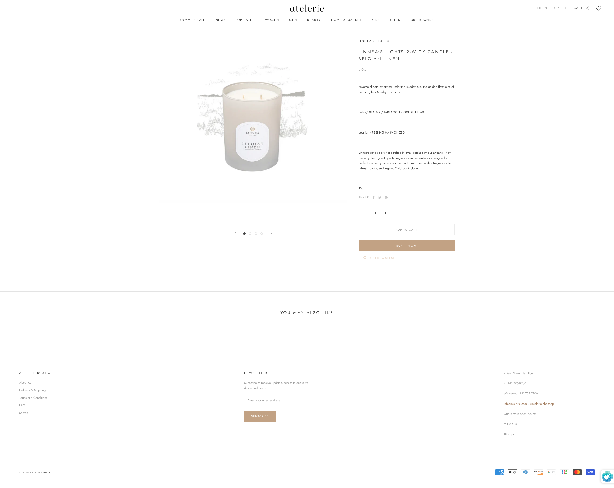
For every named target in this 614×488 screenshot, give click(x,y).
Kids (376, 20)
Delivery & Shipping (32, 390)
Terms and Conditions (33, 397)
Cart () (582, 8)
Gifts (395, 20)
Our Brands (422, 20)
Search (560, 8)
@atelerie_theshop (542, 403)
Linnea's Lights (374, 41)
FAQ (22, 405)
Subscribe (260, 416)
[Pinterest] (386, 197)
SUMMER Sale (192, 20)
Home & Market (346, 20)
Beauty (314, 20)
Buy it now (406, 245)
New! (221, 20)
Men (293, 20)
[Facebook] (373, 197)
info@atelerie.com (515, 403)
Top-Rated (245, 20)
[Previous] (235, 233)
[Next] (271, 233)
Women (272, 20)
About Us (25, 382)
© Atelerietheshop (34, 472)
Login (542, 8)
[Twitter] (379, 197)
